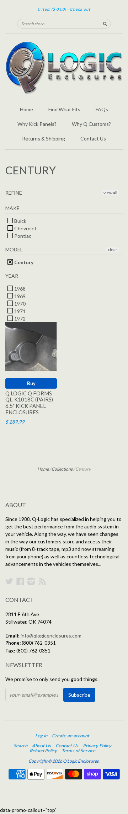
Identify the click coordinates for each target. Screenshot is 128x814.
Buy (31, 383)
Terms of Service (78, 750)
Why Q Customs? (91, 124)
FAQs (102, 109)
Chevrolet (25, 228)
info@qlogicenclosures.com (51, 636)
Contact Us (93, 138)
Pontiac (22, 236)
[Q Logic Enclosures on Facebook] (20, 581)
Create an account (70, 735)
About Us (41, 745)
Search (20, 745)
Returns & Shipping (43, 138)
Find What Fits (64, 109)
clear (112, 249)
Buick (19, 221)
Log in (41, 735)
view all (110, 192)
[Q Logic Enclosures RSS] (42, 581)
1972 (19, 319)
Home (26, 109)
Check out (80, 9)
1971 (19, 311)
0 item (52, 9)
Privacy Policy (97, 745)
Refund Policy (43, 750)
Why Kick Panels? (37, 124)
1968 (19, 289)
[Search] (105, 23)
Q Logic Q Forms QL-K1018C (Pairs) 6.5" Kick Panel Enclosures (29, 402)
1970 (19, 304)
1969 (19, 296)
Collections (62, 469)
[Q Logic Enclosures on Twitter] (9, 581)
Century (23, 262)
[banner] (64, 68)
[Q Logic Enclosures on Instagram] (31, 581)
